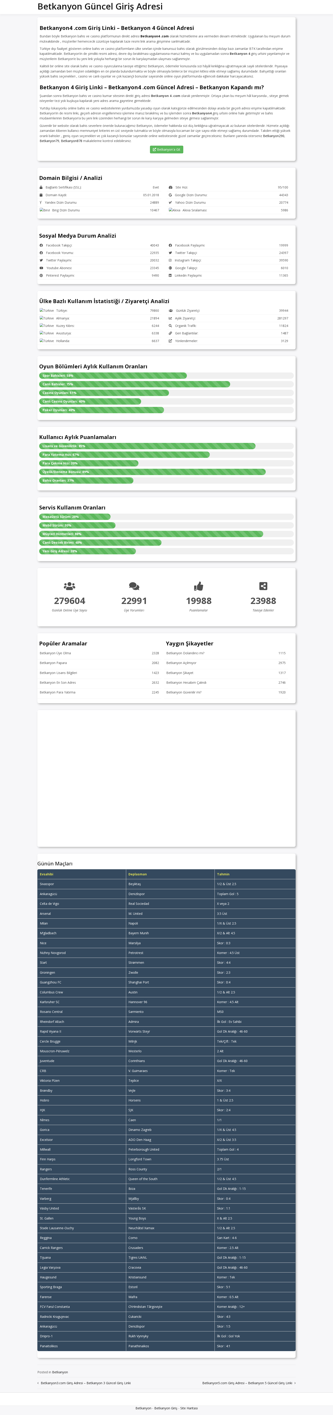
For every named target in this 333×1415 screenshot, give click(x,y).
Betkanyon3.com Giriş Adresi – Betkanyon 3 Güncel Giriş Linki (86, 1383)
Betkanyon (60, 1372)
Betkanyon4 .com (154, 36)
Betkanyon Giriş (165, 1408)
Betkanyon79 (49, 141)
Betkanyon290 (273, 136)
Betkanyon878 (71, 141)
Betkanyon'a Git (168, 149)
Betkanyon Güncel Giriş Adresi (100, 6)
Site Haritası (189, 1408)
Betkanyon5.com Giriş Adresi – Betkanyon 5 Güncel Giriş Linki (247, 1383)
